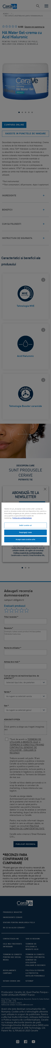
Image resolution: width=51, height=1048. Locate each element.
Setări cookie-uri (25, 525)
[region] (25, 524)
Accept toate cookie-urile (25, 539)
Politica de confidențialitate (22, 518)
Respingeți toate (25, 532)
